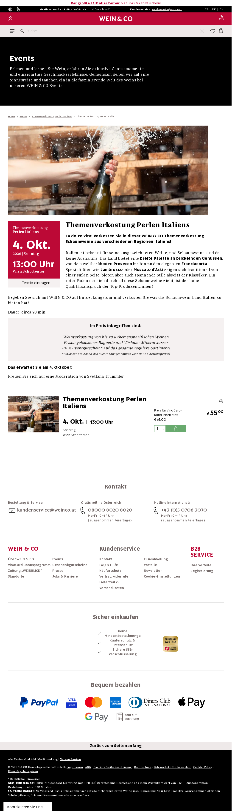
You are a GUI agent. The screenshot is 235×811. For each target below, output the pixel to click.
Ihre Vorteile (201, 565)
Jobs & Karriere (65, 576)
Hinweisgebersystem (23, 771)
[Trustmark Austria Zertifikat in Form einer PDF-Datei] (170, 643)
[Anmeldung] (10, 18)
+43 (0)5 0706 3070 (184, 510)
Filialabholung (156, 559)
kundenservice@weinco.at (167, 9)
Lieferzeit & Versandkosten (111, 585)
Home (11, 116)
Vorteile (150, 565)
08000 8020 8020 (110, 510)
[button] (10, 9)
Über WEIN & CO (21, 559)
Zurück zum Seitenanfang (116, 745)
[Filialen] (221, 18)
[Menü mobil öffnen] (12, 31)
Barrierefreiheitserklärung (112, 766)
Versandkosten (70, 759)
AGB (88, 766)
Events (23, 116)
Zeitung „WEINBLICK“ (25, 571)
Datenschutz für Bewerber (172, 766)
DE (214, 9)
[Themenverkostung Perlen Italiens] (33, 414)
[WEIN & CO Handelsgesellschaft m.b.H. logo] (115, 18)
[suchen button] (23, 31)
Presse (57, 571)
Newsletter (153, 571)
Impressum (75, 766)
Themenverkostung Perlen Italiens (52, 116)
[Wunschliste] (213, 31)
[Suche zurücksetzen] (202, 31)
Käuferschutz (110, 571)
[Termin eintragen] (221, 402)
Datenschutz (142, 766)
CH (222, 9)
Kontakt (105, 559)
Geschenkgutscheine (69, 565)
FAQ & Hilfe (108, 565)
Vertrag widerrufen (115, 576)
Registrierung (202, 571)
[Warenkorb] (221, 30)
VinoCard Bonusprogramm (29, 565)
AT (206, 9)
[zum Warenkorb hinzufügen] (175, 429)
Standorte (16, 576)
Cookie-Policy (202, 766)
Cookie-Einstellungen (162, 576)
